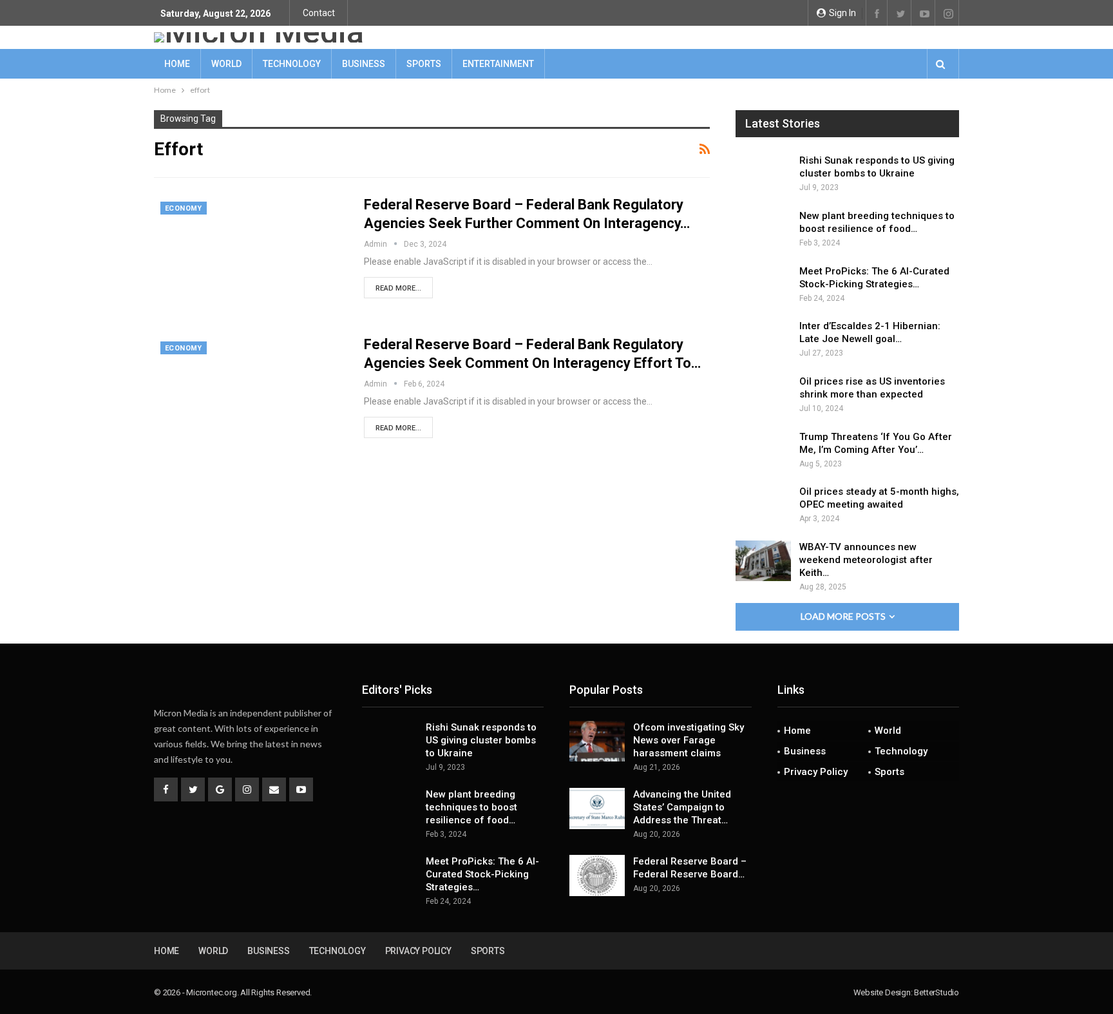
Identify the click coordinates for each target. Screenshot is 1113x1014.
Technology (292, 64)
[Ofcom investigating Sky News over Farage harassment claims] (597, 741)
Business (363, 64)
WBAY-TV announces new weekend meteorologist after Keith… (866, 560)
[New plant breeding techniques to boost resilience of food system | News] (763, 230)
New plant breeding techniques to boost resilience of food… (471, 807)
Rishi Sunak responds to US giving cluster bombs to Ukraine (481, 740)
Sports (423, 64)
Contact (319, 13)
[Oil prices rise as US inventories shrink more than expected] (763, 395)
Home (177, 64)
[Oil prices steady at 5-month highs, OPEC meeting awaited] (763, 505)
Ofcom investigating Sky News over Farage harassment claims (688, 740)
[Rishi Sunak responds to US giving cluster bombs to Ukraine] (763, 174)
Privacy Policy (816, 772)
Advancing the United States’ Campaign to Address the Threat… (682, 807)
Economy (183, 208)
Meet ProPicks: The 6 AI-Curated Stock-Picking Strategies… (482, 874)
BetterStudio (936, 992)
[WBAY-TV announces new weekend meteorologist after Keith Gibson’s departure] (763, 561)
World (226, 64)
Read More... (398, 288)
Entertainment (498, 64)
